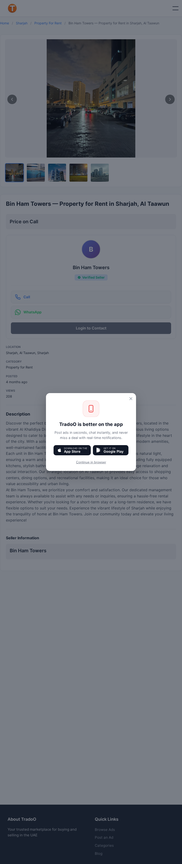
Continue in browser (91, 462)
